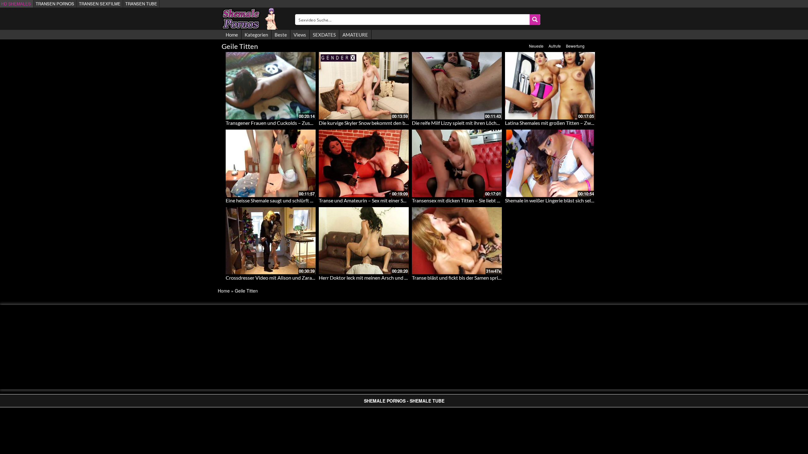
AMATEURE (355, 35)
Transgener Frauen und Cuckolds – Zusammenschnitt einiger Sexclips (300, 123)
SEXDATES (324, 35)
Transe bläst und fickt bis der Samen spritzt (458, 278)
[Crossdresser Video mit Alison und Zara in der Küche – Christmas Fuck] (271, 241)
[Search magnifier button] (535, 19)
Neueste (536, 46)
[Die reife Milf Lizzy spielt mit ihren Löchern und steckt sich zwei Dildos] (457, 85)
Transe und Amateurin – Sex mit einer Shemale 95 (372, 200)
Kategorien (256, 35)
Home (232, 35)
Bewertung (575, 46)
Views (300, 35)
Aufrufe (555, 46)
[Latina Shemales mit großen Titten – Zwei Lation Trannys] (550, 85)
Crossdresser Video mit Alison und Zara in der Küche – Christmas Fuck (302, 278)
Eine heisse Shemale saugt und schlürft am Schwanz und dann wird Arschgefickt (311, 200)
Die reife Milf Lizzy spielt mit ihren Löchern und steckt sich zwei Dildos (487, 123)
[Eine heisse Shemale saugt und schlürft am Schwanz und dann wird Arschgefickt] (271, 163)
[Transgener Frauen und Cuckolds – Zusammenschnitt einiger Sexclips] (271, 85)
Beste (281, 35)
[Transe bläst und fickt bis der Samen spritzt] (457, 241)
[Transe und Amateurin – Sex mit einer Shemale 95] (364, 163)
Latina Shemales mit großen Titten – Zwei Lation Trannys (566, 123)
